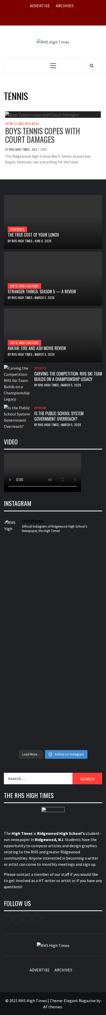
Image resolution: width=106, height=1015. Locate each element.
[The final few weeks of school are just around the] (53, 736)
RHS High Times (20, 149)
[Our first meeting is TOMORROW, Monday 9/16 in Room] (53, 648)
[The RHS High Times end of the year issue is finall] (53, 706)
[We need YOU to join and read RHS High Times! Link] (53, 567)
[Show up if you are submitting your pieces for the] (53, 582)
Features (17, 229)
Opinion (40, 408)
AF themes (52, 1006)
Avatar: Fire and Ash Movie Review (37, 348)
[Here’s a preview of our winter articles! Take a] (53, 548)
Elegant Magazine (80, 1000)
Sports (40, 368)
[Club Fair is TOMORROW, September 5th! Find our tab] (53, 621)
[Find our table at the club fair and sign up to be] (53, 675)
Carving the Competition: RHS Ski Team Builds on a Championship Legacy (68, 376)
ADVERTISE (40, 5)
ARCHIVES (65, 5)
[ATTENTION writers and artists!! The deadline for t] (53, 599)
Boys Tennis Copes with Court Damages (42, 135)
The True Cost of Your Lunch (33, 235)
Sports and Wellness (22, 123)
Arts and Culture (24, 286)
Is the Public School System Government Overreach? (59, 416)
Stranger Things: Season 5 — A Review (42, 291)
